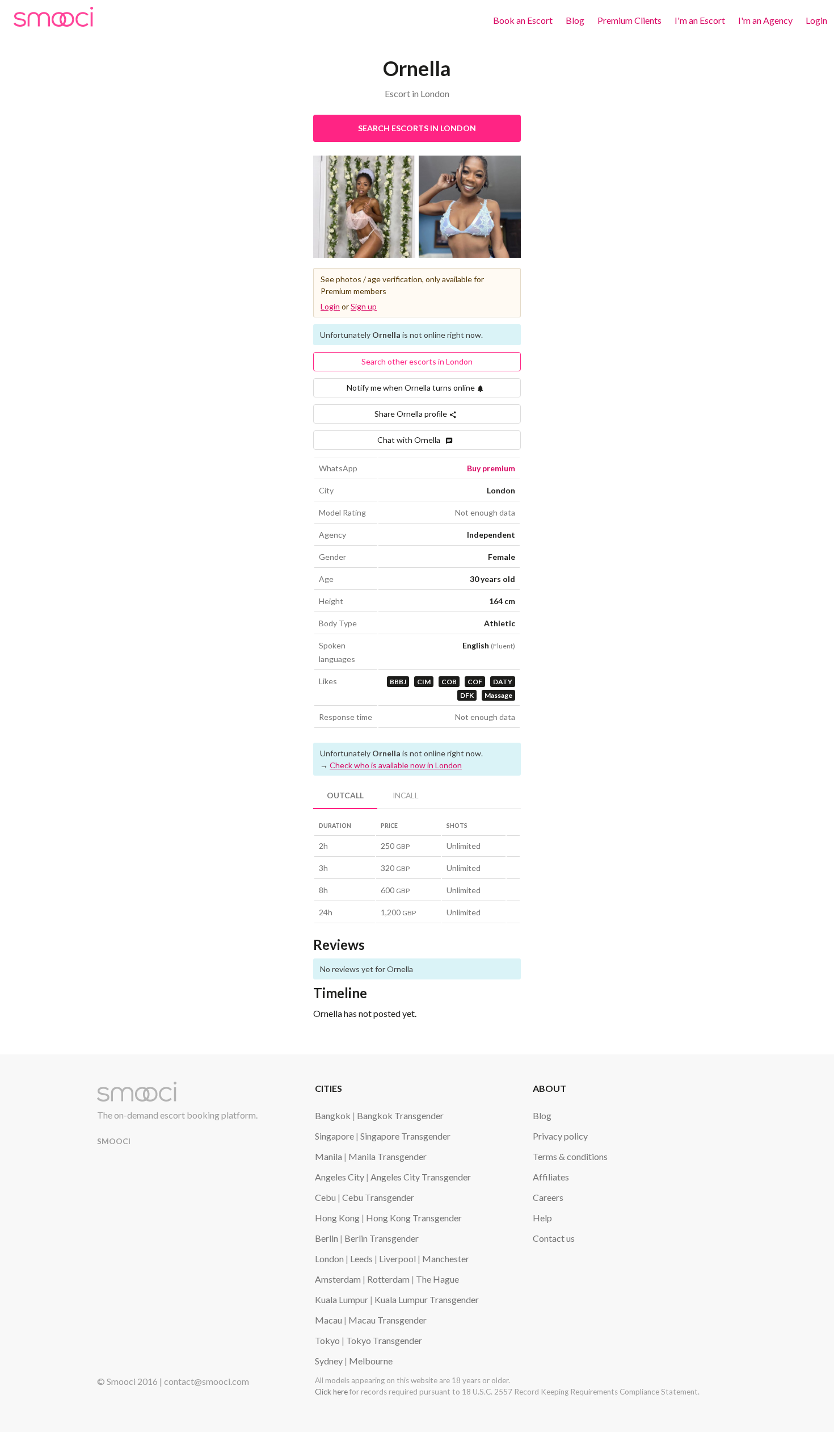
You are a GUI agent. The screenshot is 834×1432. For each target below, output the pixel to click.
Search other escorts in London (417, 361)
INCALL (406, 795)
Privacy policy (560, 1135)
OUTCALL (345, 795)
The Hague (437, 1279)
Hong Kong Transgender (414, 1217)
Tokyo (327, 1340)
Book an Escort (523, 20)
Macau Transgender (387, 1319)
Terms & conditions (570, 1156)
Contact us (554, 1238)
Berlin (326, 1238)
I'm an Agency (765, 20)
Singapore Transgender (405, 1135)
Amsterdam (338, 1279)
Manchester (445, 1258)
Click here (331, 1391)
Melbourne (371, 1360)
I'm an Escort (700, 20)
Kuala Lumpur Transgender (426, 1299)
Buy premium (491, 468)
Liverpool (397, 1258)
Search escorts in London (417, 128)
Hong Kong (337, 1217)
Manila (328, 1156)
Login (816, 20)
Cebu (325, 1197)
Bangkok (333, 1115)
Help (542, 1217)
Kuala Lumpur (341, 1299)
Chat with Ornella (411, 440)
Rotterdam (388, 1279)
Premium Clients (629, 20)
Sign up (364, 306)
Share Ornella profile (411, 413)
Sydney (329, 1360)
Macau (328, 1319)
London (329, 1258)
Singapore (334, 1135)
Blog (575, 20)
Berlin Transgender (381, 1238)
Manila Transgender (387, 1156)
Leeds (361, 1258)
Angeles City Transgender (420, 1176)
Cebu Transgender (378, 1197)
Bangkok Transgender (400, 1115)
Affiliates (551, 1176)
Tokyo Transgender (384, 1340)
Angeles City (339, 1176)
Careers (548, 1197)
